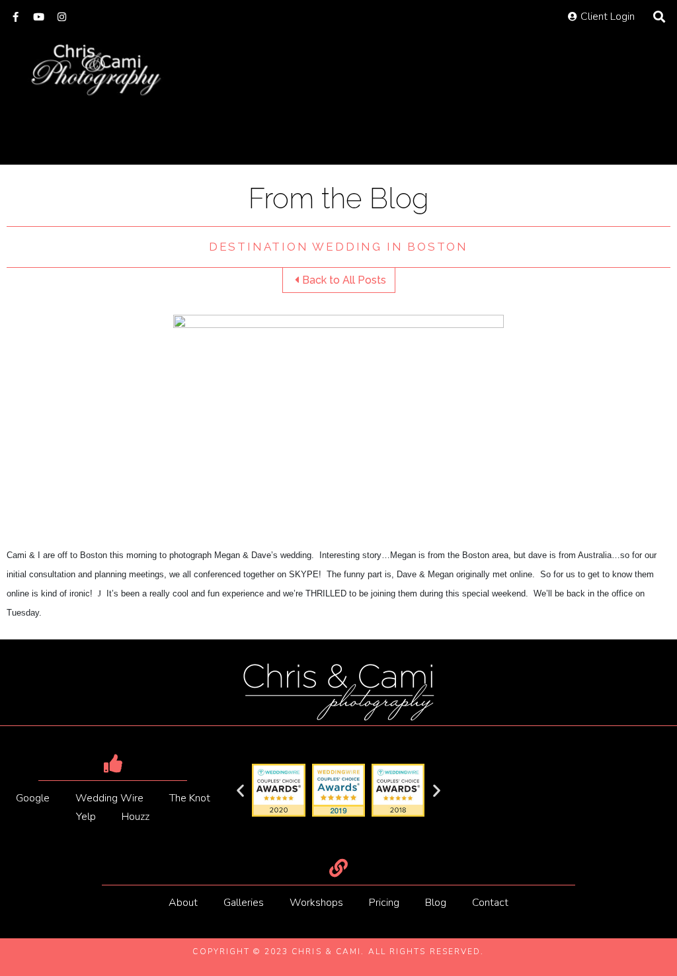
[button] (240, 790)
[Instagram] (62, 17)
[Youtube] (39, 17)
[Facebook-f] (15, 17)
